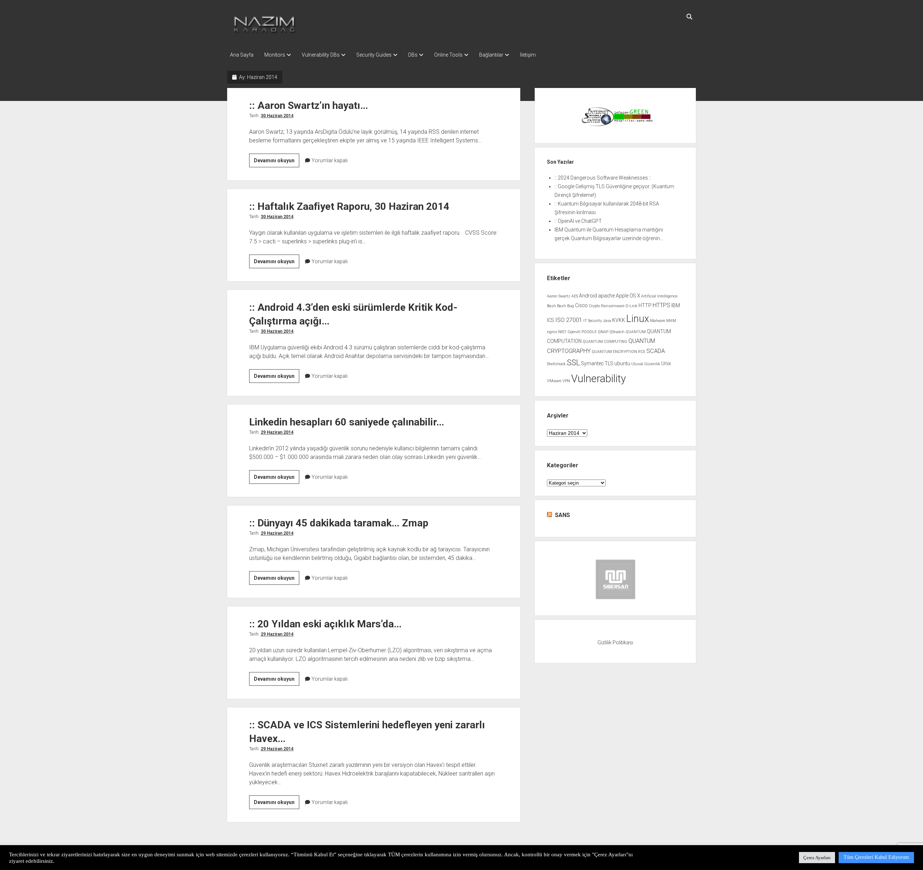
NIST (562, 332)
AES (574, 296)
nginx (552, 332)
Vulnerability (598, 378)
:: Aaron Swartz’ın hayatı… (308, 105)
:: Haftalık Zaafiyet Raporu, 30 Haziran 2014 (349, 206)
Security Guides (374, 55)
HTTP (645, 305)
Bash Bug (565, 306)
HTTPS (661, 305)
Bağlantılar (491, 55)
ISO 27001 (568, 320)
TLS (609, 363)
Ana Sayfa (241, 55)
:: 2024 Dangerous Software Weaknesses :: (603, 178)
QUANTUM (636, 332)
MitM (671, 320)
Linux (637, 318)
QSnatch (616, 332)
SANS (562, 515)
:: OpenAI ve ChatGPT (578, 221)
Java (607, 320)
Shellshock (556, 364)
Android (588, 296)
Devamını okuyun (276, 162)
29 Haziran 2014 (277, 432)
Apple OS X (628, 296)
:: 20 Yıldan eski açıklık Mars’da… (325, 624)
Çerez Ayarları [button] (817, 857)
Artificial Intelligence (659, 296)
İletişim (528, 55)
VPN (566, 381)
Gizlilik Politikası (615, 642)
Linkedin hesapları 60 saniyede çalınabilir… (346, 422)
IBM (675, 305)
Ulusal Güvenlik (645, 364)
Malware (657, 320)
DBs (413, 55)
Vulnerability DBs (321, 55)
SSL (573, 362)
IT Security (592, 320)
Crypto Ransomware (606, 306)
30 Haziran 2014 (277, 115)
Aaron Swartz (558, 296)
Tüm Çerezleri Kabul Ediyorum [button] (876, 857)
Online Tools (448, 55)
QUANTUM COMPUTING (605, 341)
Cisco (581, 305)
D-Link (631, 306)
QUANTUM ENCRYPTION (614, 351)
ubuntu (622, 363)
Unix (666, 363)
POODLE (589, 332)
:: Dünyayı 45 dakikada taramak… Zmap (338, 523)
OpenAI (574, 332)
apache (606, 296)
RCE (641, 351)
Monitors (274, 55)
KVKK (618, 320)
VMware (554, 381)
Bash (551, 306)
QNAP (603, 332)
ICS (550, 320)
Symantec (592, 363)
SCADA (655, 351)
